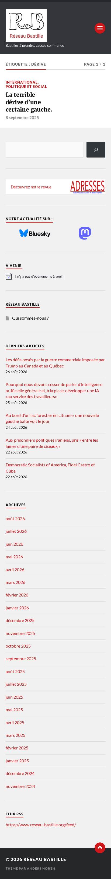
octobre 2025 (18, 645)
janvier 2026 (17, 607)
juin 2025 (14, 696)
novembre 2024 (20, 786)
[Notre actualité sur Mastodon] (85, 234)
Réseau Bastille (44, 859)
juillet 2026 (16, 531)
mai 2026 (14, 556)
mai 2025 (14, 709)
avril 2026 (15, 569)
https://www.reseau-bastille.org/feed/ (41, 824)
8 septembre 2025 (22, 117)
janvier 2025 (17, 760)
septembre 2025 (21, 658)
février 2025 (17, 747)
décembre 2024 (20, 773)
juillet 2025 (16, 684)
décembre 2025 (20, 620)
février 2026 (17, 594)
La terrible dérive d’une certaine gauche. (29, 102)
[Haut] (100, 847)
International (22, 82)
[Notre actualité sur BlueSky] (34, 233)
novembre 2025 (20, 633)
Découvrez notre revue (31, 186)
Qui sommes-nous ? (30, 317)
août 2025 (15, 671)
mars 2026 (15, 582)
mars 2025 (15, 735)
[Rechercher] (96, 150)
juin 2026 (14, 543)
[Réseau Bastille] (56, 25)
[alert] (56, 276)
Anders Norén (41, 868)
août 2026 (15, 518)
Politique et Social (26, 86)
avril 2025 (15, 722)
